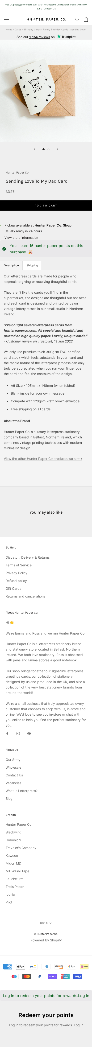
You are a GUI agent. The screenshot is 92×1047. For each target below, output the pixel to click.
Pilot (9, 902)
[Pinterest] (29, 733)
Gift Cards (13, 588)
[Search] (77, 19)
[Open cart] (86, 19)
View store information (21, 237)
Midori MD (13, 863)
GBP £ (44, 923)
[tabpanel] (46, 378)
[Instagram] (18, 733)
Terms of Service (19, 565)
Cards (18, 29)
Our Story (13, 760)
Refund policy (16, 581)
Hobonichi (13, 840)
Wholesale (13, 767)
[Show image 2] (48, 149)
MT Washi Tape (17, 871)
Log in (83, 995)
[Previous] (34, 149)
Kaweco (12, 855)
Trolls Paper (15, 887)
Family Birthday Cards (55, 29)
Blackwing (13, 832)
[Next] (57, 149)
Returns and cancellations (25, 596)
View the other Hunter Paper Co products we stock (43, 459)
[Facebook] (7, 733)
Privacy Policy (16, 573)
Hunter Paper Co (17, 172)
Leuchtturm (14, 879)
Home (9, 29)
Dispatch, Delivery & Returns (28, 557)
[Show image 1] (43, 149)
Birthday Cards (32, 29)
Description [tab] (11, 265)
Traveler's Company (21, 848)
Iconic (10, 894)
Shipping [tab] (32, 265)
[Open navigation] (6, 19)
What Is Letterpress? (22, 791)
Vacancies (13, 783)
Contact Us (14, 775)
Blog (9, 798)
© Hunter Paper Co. (46, 934)
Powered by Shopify (46, 940)
